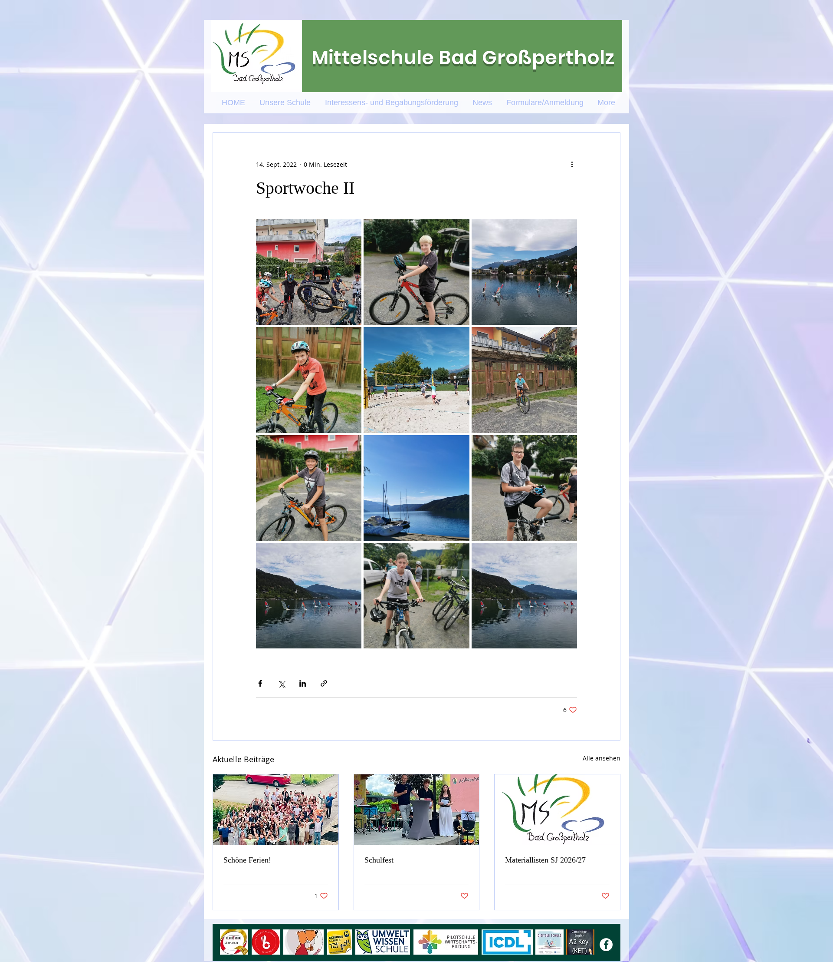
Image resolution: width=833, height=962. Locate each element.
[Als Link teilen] (324, 683)
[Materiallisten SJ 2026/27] (557, 809)
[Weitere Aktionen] (572, 164)
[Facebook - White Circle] (606, 944)
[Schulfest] (416, 809)
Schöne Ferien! (247, 860)
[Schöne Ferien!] (275, 809)
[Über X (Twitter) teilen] (281, 683)
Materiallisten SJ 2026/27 (545, 860)
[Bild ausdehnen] (308, 272)
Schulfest (379, 860)
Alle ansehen (601, 758)
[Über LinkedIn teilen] (302, 683)
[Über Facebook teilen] (260, 683)
